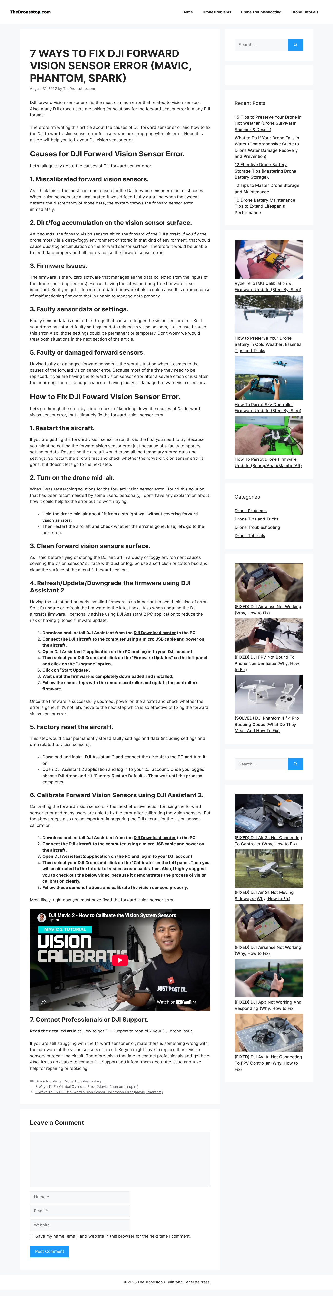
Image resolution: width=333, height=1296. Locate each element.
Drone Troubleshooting (261, 12)
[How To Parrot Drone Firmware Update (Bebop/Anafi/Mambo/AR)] (269, 436)
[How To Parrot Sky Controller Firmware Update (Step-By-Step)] (269, 379)
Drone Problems (217, 12)
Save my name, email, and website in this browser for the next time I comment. (113, 1236)
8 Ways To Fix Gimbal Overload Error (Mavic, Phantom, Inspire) (86, 1086)
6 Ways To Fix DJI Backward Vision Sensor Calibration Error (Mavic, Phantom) (99, 1092)
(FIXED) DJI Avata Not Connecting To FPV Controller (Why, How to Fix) (268, 1063)
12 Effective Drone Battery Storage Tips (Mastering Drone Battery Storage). (265, 171)
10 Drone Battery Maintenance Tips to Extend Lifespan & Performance (265, 206)
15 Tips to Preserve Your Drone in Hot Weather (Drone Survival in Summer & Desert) (268, 123)
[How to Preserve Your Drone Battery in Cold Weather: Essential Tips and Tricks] (269, 315)
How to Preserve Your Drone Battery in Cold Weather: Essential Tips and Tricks (269, 344)
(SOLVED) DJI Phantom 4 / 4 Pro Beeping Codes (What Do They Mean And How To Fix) (267, 724)
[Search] (295, 45)
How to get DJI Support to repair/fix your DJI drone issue (137, 1031)
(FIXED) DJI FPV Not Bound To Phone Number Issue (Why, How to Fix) (267, 663)
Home (187, 12)
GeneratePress (197, 1282)
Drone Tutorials (304, 12)
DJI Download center (155, 632)
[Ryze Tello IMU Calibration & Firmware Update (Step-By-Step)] (269, 260)
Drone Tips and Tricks (256, 519)
